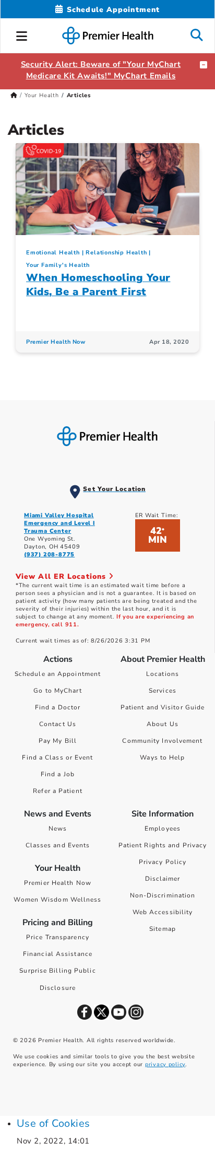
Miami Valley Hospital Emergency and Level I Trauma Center (59, 523)
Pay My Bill (58, 741)
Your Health (42, 95)
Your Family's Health (58, 265)
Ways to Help (162, 757)
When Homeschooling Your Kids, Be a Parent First (98, 285)
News (58, 828)
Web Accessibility (163, 912)
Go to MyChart (57, 690)
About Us (162, 724)
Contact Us (57, 724)
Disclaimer (163, 878)
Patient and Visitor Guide (163, 707)
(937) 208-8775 (49, 554)
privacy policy (165, 1064)
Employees (163, 828)
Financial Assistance (57, 954)
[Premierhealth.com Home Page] (13, 95)
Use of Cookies (53, 1123)
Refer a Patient (57, 791)
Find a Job (58, 774)
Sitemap (162, 929)
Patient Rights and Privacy (162, 845)
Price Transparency (57, 937)
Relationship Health (116, 252)
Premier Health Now (55, 342)
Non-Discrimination (163, 895)
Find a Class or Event (57, 757)
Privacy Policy (162, 862)
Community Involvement (162, 741)
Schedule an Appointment (58, 674)
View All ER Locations (62, 576)
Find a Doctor (57, 707)
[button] (22, 34)
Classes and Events (58, 845)
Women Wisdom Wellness (57, 899)
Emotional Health (53, 252)
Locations (162, 674)
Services (162, 690)
